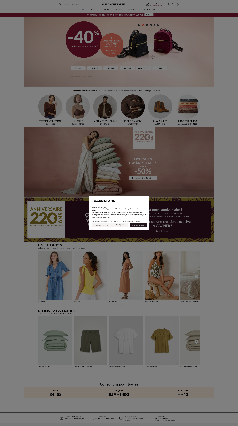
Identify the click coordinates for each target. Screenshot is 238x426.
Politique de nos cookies (133, 221)
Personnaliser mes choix (101, 225)
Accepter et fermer (138, 225)
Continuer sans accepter (119, 225)
